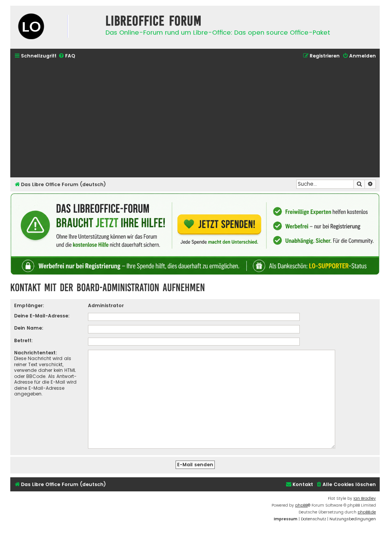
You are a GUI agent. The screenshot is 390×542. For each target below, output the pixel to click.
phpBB (301, 505)
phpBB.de (367, 512)
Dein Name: (28, 328)
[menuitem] (66, 56)
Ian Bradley (364, 498)
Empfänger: (29, 305)
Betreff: (23, 340)
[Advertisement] (195, 119)
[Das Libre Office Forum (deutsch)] (56, 27)
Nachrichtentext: (35, 352)
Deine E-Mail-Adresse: (42, 315)
